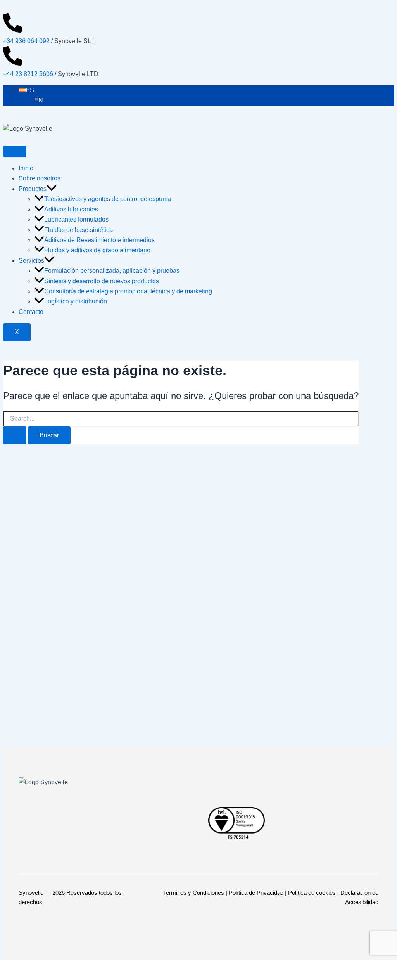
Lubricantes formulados (76, 219)
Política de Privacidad (256, 892)
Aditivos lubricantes (71, 209)
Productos (33, 188)
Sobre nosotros (39, 178)
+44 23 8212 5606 (28, 74)
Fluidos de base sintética (78, 230)
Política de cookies (312, 892)
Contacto (31, 311)
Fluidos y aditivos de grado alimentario (97, 250)
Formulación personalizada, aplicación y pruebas (112, 270)
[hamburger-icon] (14, 151)
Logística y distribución (75, 301)
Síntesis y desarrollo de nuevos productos (101, 281)
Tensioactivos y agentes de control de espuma (107, 199)
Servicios (31, 260)
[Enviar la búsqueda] (14, 435)
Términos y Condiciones (193, 892)
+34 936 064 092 (26, 41)
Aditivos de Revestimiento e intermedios (99, 240)
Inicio (26, 168)
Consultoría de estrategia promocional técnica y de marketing (128, 291)
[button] (52, 188)
